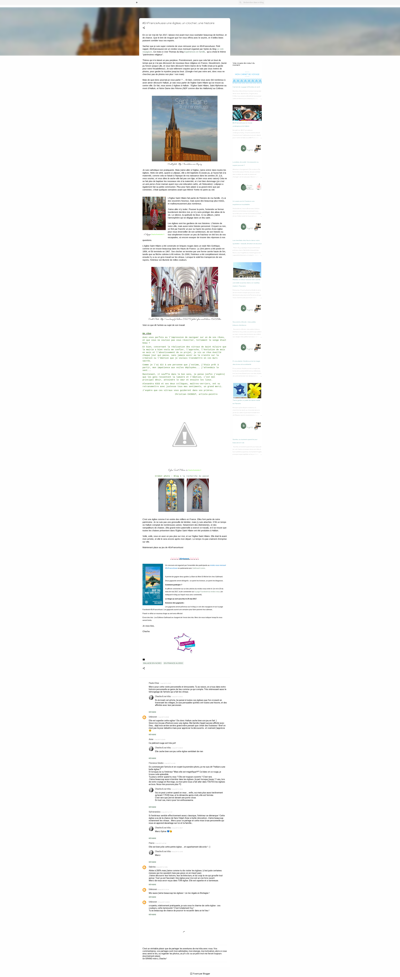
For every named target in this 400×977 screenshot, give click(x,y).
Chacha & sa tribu (163, 696)
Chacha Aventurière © (157, 234)
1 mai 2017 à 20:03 (163, 717)
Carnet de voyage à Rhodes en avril (246, 87)
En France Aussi (173, 663)
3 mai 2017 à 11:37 (166, 812)
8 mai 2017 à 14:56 (161, 867)
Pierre (151, 843)
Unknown (153, 717)
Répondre (152, 712)
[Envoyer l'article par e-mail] (143, 660)
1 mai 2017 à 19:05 (165, 683)
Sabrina (152, 867)
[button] (143, 28)
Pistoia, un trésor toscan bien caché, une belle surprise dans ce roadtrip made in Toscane (246, 283)
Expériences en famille (194, 52)
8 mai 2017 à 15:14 (163, 889)
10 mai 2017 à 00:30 (164, 902)
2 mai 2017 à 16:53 (169, 763)
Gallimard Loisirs (198, 568)
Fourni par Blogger (201, 973)
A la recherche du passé (194, 476)
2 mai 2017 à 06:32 (177, 696)
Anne (151, 739)
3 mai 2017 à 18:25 (177, 789)
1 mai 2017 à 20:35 (159, 739)
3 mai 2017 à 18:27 (177, 828)
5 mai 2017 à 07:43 (160, 843)
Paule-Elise (154, 683)
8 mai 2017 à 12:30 (177, 851)
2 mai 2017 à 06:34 (177, 748)
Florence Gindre (156, 763)
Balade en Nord (152, 663)
